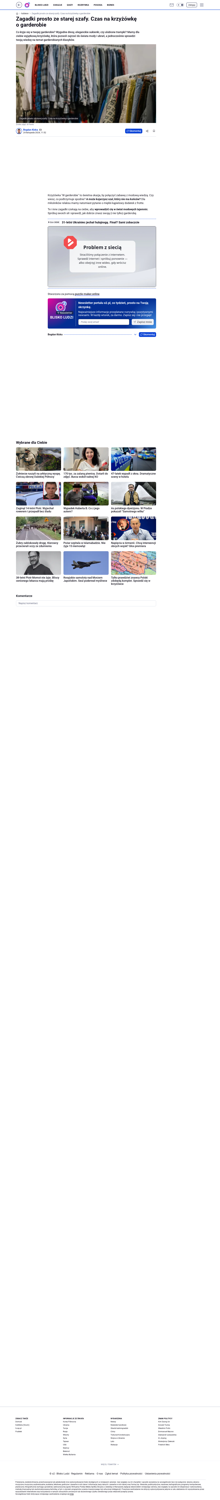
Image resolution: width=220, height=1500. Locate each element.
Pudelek (18, 1432)
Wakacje (114, 1445)
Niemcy (66, 1448)
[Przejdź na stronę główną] (19, 7)
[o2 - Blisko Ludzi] (29, 5)
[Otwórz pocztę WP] (171, 5)
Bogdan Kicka (30, 129)
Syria (65, 1438)
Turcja (65, 1428)
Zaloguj (191, 5)
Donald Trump (164, 1425)
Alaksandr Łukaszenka (167, 1435)
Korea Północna (69, 1422)
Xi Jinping (162, 1438)
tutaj (71, 1494)
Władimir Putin (164, 1428)
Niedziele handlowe (118, 1425)
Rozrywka (83, 5)
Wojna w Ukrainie (118, 1438)
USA (64, 1445)
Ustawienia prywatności (157, 1473)
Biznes (110, 5)
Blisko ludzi (41, 5)
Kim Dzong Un (164, 1422)
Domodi (18, 1422)
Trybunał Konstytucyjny (120, 1435)
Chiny (113, 1432)
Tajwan (66, 1441)
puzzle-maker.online (87, 294)
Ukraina (66, 1425)
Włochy (66, 1435)
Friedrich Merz (164, 1445)
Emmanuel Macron (166, 1432)
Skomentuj (135, 131)
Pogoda (98, 5)
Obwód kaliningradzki (119, 1428)
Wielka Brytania (69, 1455)
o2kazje (57, 5)
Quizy (70, 5)
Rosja (65, 1432)
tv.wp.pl (18, 1428)
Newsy (113, 1422)
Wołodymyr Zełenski (166, 1441)
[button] (180, 5)
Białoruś (66, 1451)
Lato (112, 1441)
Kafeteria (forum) (22, 1425)
